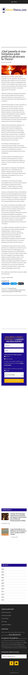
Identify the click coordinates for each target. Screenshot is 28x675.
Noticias (7, 356)
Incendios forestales (7, 632)
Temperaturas (20, 638)
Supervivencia (9, 359)
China (2, 635)
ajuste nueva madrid (15, 644)
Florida (16, 646)
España (6, 646)
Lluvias (3, 640)
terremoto (3, 646)
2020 (2, 583)
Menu (15, 2)
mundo (2, 647)
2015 (2, 597)
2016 (2, 594)
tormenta (18, 642)
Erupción (21, 642)
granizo (9, 644)
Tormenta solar (17, 291)
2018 (2, 588)
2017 (2, 591)
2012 (2, 600)
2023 (2, 575)
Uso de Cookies (5, 618)
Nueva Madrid (10, 640)
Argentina (24, 646)
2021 (2, 580)
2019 (2, 586)
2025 (2, 569)
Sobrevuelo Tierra (22, 632)
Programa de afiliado (6, 624)
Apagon (6, 640)
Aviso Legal (4, 621)
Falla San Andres (20, 640)
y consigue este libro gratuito (15, 340)
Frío (24, 640)
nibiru (25, 642)
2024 (2, 572)
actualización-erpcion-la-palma (10, 647)
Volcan (2, 632)
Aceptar (7, 370)
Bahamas (17, 632)
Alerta (2, 642)
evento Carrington (14, 290)
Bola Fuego (22, 644)
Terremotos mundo (11, 646)
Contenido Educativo (6, 612)
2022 (2, 577)
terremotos (20, 646)
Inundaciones (6, 635)
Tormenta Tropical (4, 644)
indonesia (13, 632)
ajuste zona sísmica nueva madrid (10, 642)
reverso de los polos (23, 647)
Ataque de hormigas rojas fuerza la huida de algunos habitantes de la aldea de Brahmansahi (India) (18, 517)
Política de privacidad (6, 615)
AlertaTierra (14, 10)
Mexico (17, 647)
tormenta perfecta (9, 291)
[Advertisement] (14, 30)
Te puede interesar (12, 288)
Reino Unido (15, 640)
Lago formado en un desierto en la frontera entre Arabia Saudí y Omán (18, 531)
